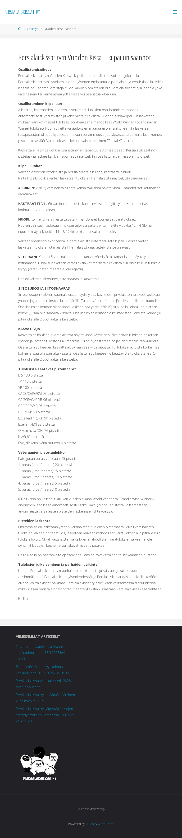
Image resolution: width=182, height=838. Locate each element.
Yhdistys (32, 29)
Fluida (89, 824)
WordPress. (106, 824)
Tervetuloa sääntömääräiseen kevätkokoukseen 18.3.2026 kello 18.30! (42, 652)
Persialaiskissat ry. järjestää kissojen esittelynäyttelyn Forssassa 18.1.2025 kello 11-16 (45, 714)
